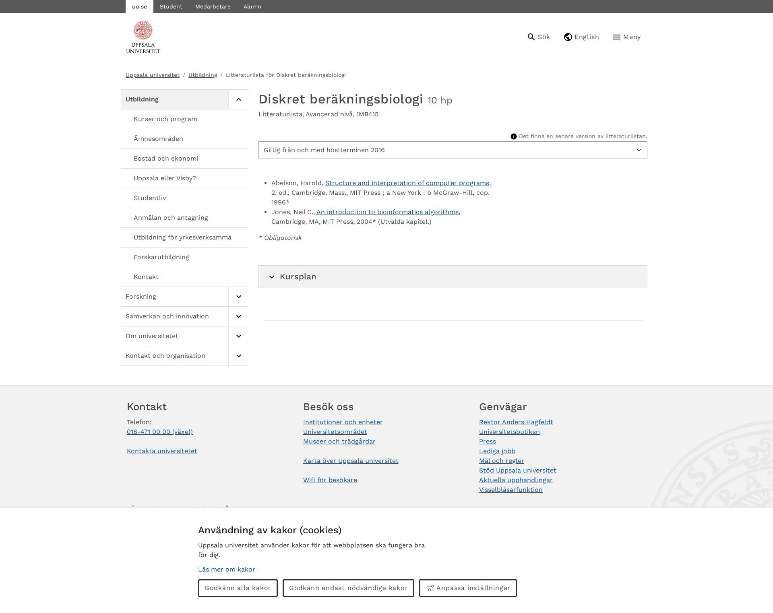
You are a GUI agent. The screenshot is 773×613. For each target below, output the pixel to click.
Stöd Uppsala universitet (517, 470)
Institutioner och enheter (343, 422)
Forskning (141, 296)
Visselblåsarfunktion (511, 489)
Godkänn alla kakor (238, 588)
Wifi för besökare (330, 480)
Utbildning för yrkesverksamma (182, 237)
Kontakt (146, 277)
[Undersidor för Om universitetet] (238, 336)
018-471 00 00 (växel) (160, 431)
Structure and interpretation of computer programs (407, 183)
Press (487, 441)
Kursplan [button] (298, 276)
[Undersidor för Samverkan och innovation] (238, 316)
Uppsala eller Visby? (165, 178)
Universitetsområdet (335, 431)
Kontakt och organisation (165, 355)
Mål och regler (501, 460)
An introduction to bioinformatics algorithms (387, 212)
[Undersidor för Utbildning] (238, 99)
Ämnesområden (158, 138)
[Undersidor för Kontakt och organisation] (238, 356)
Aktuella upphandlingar (516, 480)
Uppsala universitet (153, 75)
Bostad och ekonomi (166, 158)
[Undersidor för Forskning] (238, 297)
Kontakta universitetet (162, 451)
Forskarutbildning (161, 257)
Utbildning (202, 75)
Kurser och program (165, 119)
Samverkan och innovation (167, 316)
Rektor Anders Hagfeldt (516, 422)
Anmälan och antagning (171, 217)
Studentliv (150, 198)
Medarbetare (213, 6)
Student (171, 6)
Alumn (252, 6)
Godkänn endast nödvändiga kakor (348, 588)
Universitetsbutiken (509, 431)
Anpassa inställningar (473, 588)
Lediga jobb (497, 451)
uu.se (139, 6)
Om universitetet (152, 336)
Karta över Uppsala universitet (351, 460)
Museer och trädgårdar (339, 441)
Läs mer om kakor (226, 569)
